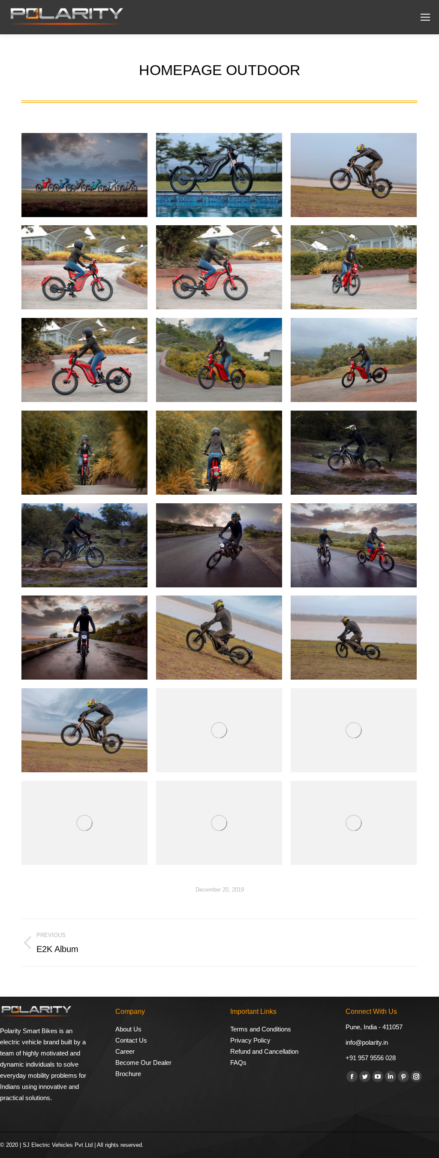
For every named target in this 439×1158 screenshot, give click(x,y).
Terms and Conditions (260, 1029)
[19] (84, 453)
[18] (219, 453)
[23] (354, 267)
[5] (354, 823)
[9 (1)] (219, 730)
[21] (219, 360)
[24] (219, 267)
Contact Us (131, 1040)
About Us (128, 1029)
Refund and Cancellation (264, 1051)
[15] (219, 545)
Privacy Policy (250, 1040)
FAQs (238, 1062)
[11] (354, 638)
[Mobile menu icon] (425, 17)
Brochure (128, 1073)
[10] (84, 730)
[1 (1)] (219, 175)
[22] (84, 360)
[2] (84, 175)
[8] (354, 730)
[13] (84, 638)
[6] (219, 823)
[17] (354, 453)
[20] (354, 360)
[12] (219, 638)
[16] (84, 545)
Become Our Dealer (143, 1062)
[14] (354, 545)
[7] (84, 823)
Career (125, 1051)
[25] (84, 267)
